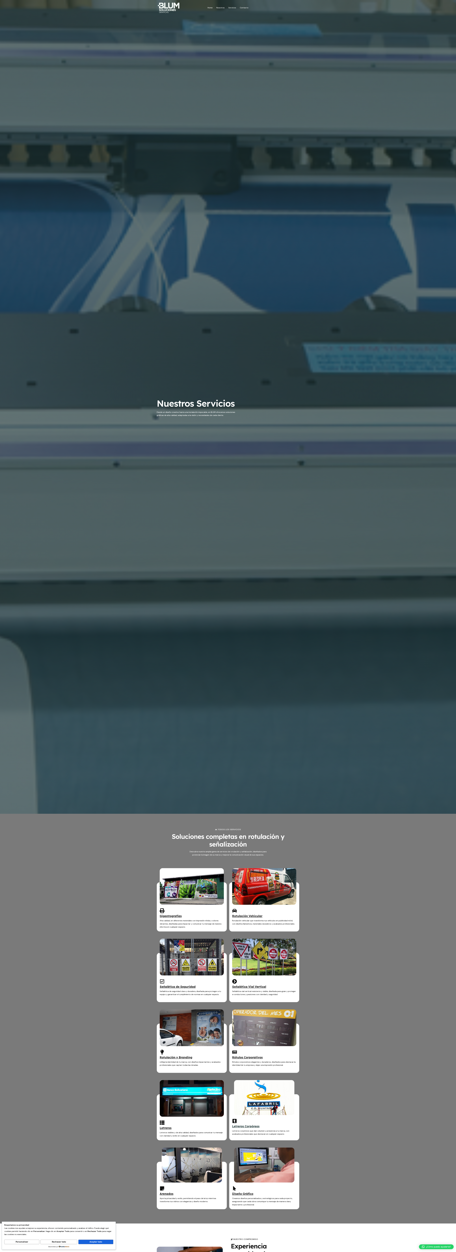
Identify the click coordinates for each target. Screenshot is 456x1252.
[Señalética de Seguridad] (162, 981)
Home (210, 7)
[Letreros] (162, 1122)
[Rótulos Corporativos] (234, 1052)
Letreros (165, 1128)
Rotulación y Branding (176, 1057)
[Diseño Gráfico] (234, 1188)
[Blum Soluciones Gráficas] (168, 7)
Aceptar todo (96, 1241)
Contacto (244, 7)
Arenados (166, 1193)
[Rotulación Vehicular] (234, 910)
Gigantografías (171, 916)
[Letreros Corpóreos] (234, 1121)
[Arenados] (162, 1188)
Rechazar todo (59, 1241)
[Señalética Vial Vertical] (234, 981)
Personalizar (22, 1241)
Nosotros (220, 7)
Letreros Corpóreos (245, 1126)
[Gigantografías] (162, 910)
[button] (436, 1246)
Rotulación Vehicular (247, 916)
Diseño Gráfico (242, 1193)
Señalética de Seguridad (178, 986)
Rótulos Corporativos (247, 1057)
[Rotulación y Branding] (162, 1052)
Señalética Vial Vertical (249, 986)
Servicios (232, 7)
